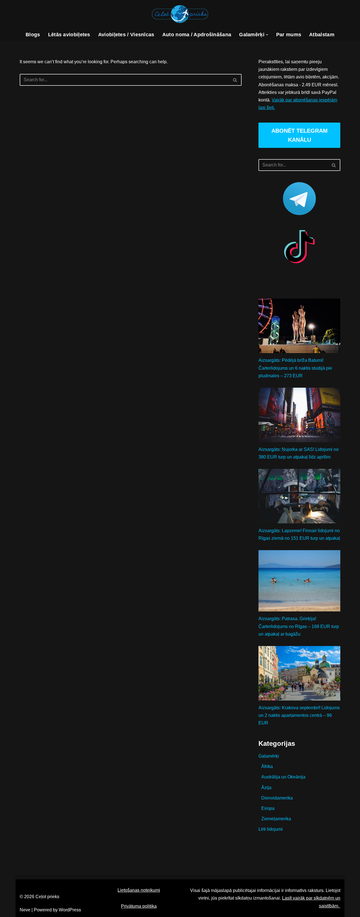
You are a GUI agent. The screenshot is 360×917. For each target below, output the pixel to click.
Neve (25, 909)
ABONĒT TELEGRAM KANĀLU (299, 135)
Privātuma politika (139, 906)
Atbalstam (321, 34)
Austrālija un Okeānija (283, 776)
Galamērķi (268, 756)
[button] (267, 34)
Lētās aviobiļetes (69, 34)
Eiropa (267, 808)
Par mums (288, 34)
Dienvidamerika (277, 798)
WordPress (70, 909)
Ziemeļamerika (276, 818)
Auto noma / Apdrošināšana (196, 34)
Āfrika (267, 766)
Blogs (33, 34)
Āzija (266, 787)
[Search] (235, 80)
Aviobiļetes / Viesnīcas (126, 34)
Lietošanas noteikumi (139, 890)
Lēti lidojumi (270, 829)
